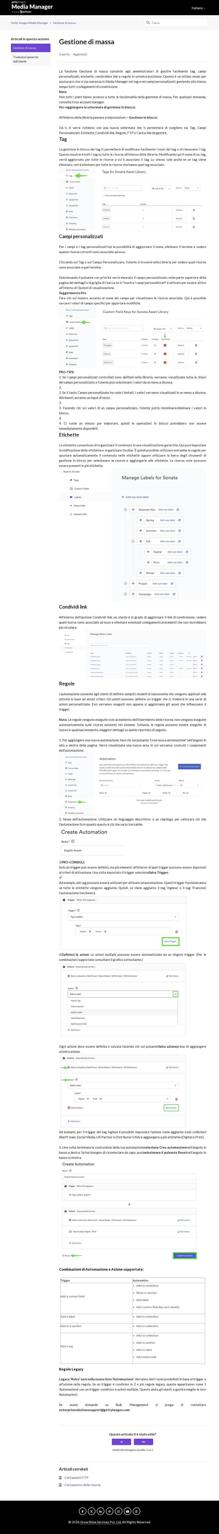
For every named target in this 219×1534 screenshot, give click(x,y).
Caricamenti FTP (76, 1477)
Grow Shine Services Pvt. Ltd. (100, 1522)
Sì (121, 1441)
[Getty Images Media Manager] (32, 8)
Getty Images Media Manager (29, 23)
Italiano (197, 8)
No (143, 1441)
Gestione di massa (64, 23)
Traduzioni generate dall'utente (25, 59)
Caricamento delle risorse (82, 1485)
